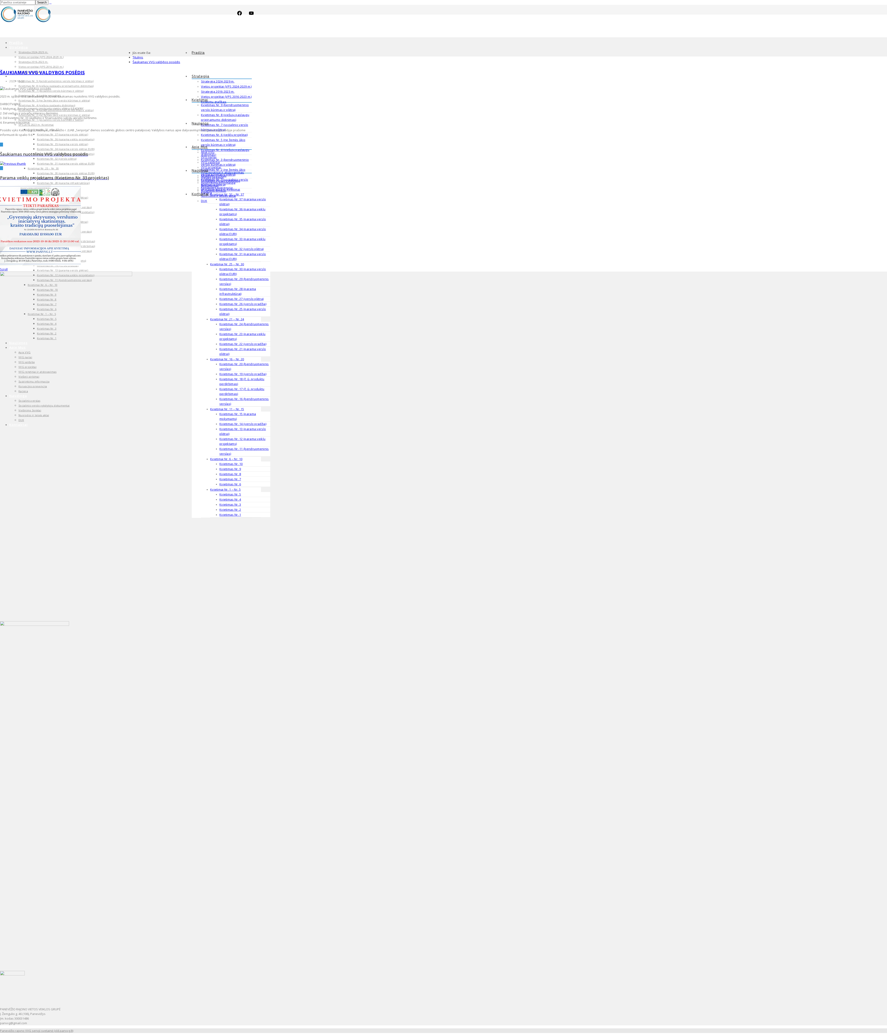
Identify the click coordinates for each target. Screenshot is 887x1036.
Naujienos (200, 123)
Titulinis (138, 57)
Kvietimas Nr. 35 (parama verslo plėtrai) (62, 144)
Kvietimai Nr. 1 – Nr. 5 (225, 489)
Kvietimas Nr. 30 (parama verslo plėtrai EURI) (66, 173)
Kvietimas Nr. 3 (230, 504)
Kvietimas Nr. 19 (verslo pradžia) (242, 374)
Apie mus (200, 147)
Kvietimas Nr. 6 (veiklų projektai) (224, 135)
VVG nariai (208, 157)
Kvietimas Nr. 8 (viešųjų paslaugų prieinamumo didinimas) (56, 86)
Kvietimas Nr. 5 (230, 494)
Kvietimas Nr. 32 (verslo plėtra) (241, 249)
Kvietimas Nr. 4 (230, 499)
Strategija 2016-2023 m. (217, 91)
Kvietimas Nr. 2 (230, 509)
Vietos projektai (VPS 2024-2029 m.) (226, 86)
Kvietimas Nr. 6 (230, 484)
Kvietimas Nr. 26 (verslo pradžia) (242, 304)
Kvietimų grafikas (213, 102)
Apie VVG (207, 152)
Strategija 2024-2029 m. (217, 81)
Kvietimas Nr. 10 (231, 464)
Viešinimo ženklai (213, 191)
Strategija (200, 76)
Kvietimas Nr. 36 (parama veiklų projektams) (65, 139)
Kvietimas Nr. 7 (230, 479)
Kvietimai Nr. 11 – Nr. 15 (227, 409)
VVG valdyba (210, 162)
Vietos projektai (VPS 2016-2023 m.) (226, 97)
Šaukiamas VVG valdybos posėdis (156, 62)
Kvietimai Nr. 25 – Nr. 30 (227, 264)
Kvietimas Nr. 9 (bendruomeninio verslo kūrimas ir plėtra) (56, 81)
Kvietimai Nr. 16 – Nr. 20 (227, 359)
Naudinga (200, 170)
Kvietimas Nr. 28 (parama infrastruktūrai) (63, 183)
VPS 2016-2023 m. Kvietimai (36, 124)
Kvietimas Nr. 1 (230, 515)
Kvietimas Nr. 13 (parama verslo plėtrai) (62, 270)
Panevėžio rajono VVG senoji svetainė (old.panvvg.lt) (36, 1031)
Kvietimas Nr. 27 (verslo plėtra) (241, 299)
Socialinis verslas (213, 176)
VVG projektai (211, 167)
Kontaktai (200, 194)
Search (42, 2)
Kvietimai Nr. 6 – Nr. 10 (226, 459)
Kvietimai (200, 100)
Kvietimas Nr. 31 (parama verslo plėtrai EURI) (66, 163)
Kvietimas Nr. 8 (230, 474)
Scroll (4, 269)
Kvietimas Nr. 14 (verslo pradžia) (242, 424)
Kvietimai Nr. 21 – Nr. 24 (227, 319)
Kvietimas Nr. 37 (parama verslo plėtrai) (62, 134)
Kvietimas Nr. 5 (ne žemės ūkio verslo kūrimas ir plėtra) (54, 100)
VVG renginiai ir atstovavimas (222, 172)
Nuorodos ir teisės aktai (218, 196)
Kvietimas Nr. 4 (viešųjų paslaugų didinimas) (46, 105)
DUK (204, 201)
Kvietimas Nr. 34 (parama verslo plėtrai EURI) (66, 149)
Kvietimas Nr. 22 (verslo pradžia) (242, 344)
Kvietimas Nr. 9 (230, 469)
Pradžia (198, 53)
